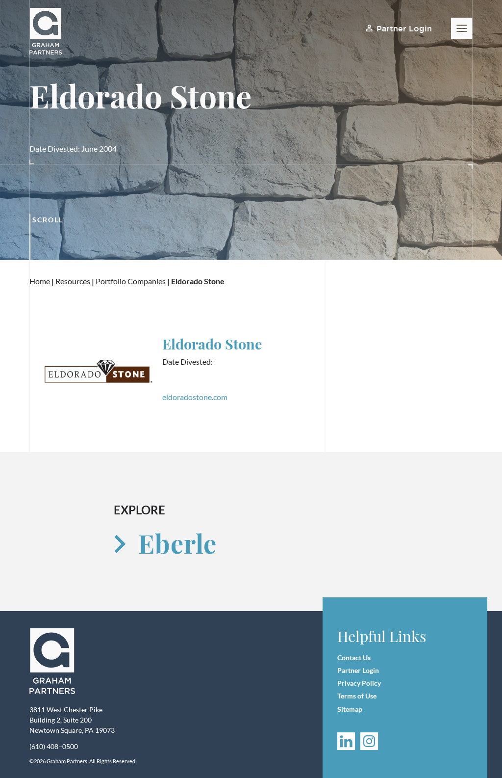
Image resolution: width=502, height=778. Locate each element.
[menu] (462, 28)
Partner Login (403, 28)
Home (39, 281)
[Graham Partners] (52, 661)
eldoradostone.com (194, 397)
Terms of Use (356, 696)
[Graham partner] (51, 31)
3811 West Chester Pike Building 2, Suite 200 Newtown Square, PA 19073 (72, 719)
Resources (73, 281)
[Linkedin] (346, 741)
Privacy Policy (359, 683)
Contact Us (354, 657)
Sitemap (349, 709)
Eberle (177, 543)
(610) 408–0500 (53, 746)
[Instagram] (369, 741)
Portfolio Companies (131, 281)
